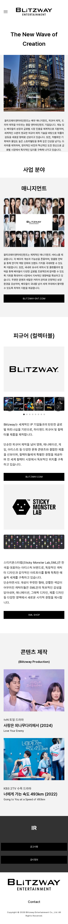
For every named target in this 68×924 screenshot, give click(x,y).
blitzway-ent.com (34, 298)
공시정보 (34, 859)
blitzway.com (34, 476)
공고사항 (34, 846)
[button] (24, 414)
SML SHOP (34, 614)
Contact (34, 902)
